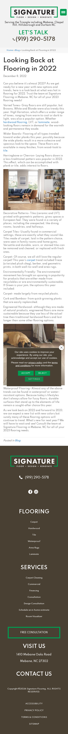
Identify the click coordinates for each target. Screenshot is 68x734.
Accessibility (34, 704)
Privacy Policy (34, 710)
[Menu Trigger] (63, 12)
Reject (42, 373)
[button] (34, 632)
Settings (34, 379)
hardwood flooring (15, 122)
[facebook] (30, 492)
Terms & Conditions (34, 717)
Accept (25, 373)
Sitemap (34, 724)
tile (5, 150)
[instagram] (36, 492)
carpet (31, 260)
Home (10, 50)
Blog (17, 50)
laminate (44, 122)
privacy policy (35, 362)
